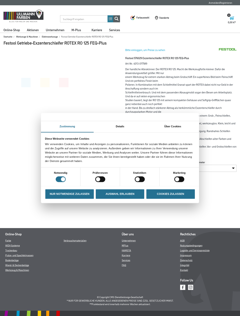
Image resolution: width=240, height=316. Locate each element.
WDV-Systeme (12, 245)
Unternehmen (55, 30)
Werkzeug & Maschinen (17, 270)
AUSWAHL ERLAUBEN (120, 193)
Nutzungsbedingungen (191, 245)
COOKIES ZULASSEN (170, 193)
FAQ (124, 265)
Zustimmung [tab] (67, 126)
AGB (182, 240)
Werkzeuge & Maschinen (27, 36)
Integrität (184, 265)
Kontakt (184, 270)
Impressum (186, 255)
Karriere (97, 30)
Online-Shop (12, 30)
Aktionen (33, 30)
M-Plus (76, 30)
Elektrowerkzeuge (50, 36)
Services (114, 30)
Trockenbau (11, 250)
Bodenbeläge (12, 260)
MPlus (125, 245)
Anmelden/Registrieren (220, 2)
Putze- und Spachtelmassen (19, 255)
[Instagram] (190, 287)
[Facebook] (182, 287)
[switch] (101, 179)
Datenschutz (186, 260)
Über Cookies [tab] (172, 126)
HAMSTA (126, 250)
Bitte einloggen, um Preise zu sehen (145, 50)
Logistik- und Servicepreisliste (195, 250)
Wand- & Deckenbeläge (17, 265)
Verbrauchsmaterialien (75, 240)
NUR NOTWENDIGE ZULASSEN (69, 193)
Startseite (8, 36)
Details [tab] (120, 126)
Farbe (8, 240)
